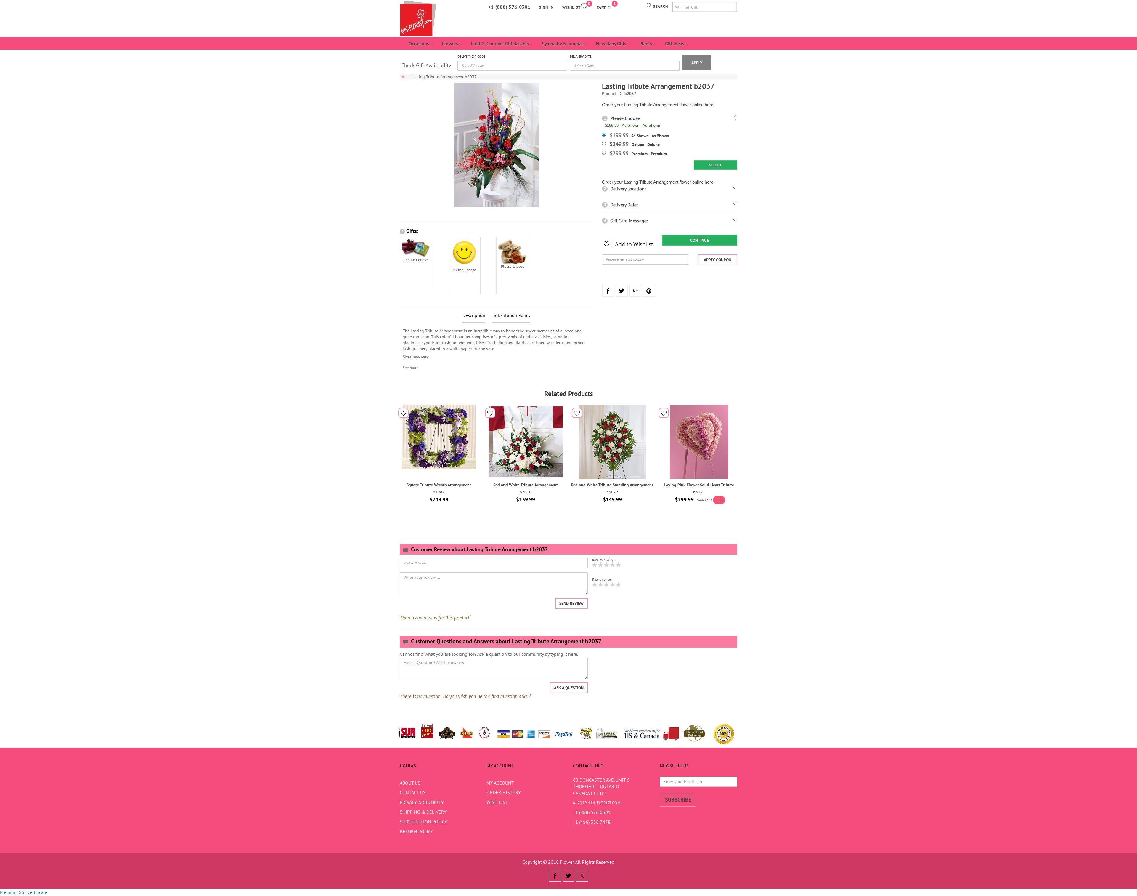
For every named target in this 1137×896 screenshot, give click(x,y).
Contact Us (413, 792)
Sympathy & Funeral (563, 44)
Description (473, 315)
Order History (503, 792)
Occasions (419, 44)
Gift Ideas (675, 44)
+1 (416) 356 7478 (592, 822)
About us (410, 783)
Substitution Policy (511, 315)
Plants (646, 44)
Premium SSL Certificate (23, 892)
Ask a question (569, 687)
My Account (500, 783)
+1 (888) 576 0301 (509, 7)
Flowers (450, 44)
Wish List (497, 802)
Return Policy (416, 831)
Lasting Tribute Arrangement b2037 (444, 76)
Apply (696, 62)
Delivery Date (581, 57)
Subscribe (678, 799)
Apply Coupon (717, 259)
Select (715, 165)
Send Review (571, 603)
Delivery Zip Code (471, 57)
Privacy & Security (422, 802)
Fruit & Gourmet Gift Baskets (500, 44)
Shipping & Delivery (423, 812)
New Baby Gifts (611, 44)
